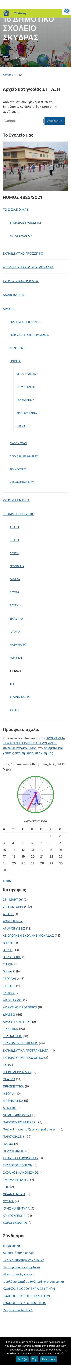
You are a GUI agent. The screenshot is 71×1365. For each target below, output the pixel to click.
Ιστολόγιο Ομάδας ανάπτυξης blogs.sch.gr (33, 1281)
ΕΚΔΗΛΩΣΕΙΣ (18, 469)
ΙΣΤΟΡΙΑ (15, 631)
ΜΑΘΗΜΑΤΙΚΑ (18, 644)
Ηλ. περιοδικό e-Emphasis (21, 1267)
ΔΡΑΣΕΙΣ (9, 309)
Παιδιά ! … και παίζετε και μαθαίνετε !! (30, 1129)
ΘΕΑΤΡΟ (9, 1079)
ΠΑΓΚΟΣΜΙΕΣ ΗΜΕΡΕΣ (24, 456)
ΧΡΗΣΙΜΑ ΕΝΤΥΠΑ (16, 500)
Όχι (34, 1359)
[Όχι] (66, 1351)
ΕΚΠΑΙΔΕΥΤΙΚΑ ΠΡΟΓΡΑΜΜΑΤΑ (29, 335)
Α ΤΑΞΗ (14, 527)
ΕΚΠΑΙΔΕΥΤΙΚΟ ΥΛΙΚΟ (18, 514)
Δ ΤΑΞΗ (14, 592)
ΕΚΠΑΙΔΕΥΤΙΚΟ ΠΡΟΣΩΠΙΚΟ (23, 253)
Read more (48, 1359)
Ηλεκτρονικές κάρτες (18, 1274)
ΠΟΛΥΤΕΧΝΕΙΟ (25, 386)
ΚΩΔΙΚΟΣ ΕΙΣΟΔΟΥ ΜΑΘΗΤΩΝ (24, 1303)
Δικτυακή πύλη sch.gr (18, 1253)
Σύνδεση (20, 13)
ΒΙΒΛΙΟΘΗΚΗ (12, 957)
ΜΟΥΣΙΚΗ (16, 657)
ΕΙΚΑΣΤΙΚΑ (16, 618)
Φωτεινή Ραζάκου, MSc (20, 748)
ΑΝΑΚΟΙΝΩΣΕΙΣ (14, 295)
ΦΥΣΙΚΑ (14, 709)
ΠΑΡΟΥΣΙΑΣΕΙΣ (13, 1136)
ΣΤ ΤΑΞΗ (15, 670)
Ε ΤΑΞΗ (14, 605)
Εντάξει (22, 1359)
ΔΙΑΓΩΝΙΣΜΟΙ (18, 443)
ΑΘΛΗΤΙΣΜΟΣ (18, 348)
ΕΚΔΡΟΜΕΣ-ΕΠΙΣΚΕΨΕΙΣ (25, 322)
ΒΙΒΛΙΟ (7, 950)
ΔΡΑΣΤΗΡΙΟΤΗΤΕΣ (16, 1022)
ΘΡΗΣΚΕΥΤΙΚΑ (13, 1086)
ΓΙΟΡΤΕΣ (15, 361)
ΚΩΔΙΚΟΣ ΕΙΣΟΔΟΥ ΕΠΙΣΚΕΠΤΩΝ (26, 1296)
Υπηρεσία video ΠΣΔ (18, 1310)
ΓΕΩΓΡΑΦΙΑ (17, 566)
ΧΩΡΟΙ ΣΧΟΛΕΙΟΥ (21, 235)
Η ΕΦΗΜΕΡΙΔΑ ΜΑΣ (22, 482)
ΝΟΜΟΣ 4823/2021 (17, 1115)
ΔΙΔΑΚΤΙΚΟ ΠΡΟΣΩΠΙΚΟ (20, 1007)
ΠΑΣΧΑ (20, 426)
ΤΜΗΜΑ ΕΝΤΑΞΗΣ (16, 1180)
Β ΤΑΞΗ (14, 540)
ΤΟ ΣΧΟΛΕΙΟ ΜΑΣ (15, 209)
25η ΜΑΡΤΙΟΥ (25, 399)
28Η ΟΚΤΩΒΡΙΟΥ (27, 373)
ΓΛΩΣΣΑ (15, 579)
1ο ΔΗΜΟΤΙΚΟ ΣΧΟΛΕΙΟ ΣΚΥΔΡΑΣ (28, 28)
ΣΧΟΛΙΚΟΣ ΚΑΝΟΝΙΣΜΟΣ (21, 281)
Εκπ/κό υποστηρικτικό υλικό (23, 1260)
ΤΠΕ (12, 683)
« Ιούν (7, 881)
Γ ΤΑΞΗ (14, 553)
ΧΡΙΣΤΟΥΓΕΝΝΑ (26, 412)
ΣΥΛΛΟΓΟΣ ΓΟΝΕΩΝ (17, 1165)
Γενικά (7, 971)
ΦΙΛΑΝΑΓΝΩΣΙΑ (20, 696)
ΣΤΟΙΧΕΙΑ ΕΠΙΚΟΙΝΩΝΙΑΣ (25, 222)
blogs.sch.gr (11, 1246)
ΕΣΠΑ (7, 1065)
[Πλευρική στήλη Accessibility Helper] (66, 10)
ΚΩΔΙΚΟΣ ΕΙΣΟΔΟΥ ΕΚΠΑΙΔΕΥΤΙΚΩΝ (29, 1289)
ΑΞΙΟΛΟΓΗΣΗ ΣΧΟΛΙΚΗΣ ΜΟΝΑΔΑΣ (28, 267)
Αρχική (7, 74)
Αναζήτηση (62, 58)
